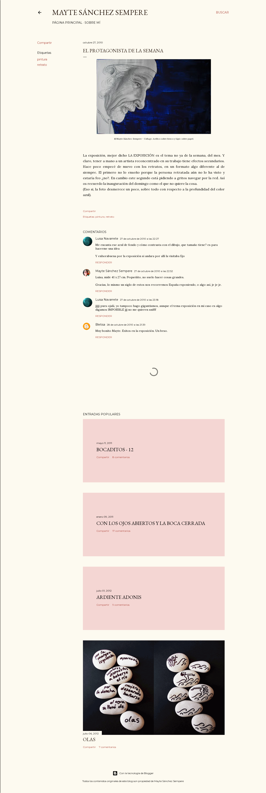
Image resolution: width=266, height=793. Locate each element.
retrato (42, 65)
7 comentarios (107, 747)
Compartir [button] (44, 43)
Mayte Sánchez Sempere (100, 12)
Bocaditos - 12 (114, 449)
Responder (103, 262)
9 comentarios (120, 604)
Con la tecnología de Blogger (136, 773)
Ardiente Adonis (118, 597)
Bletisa (100, 324)
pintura (42, 59)
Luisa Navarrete (106, 238)
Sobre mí (92, 23)
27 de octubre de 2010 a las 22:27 (139, 238)
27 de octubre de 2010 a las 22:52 (153, 271)
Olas (89, 739)
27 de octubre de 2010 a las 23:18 (139, 299)
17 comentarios (121, 530)
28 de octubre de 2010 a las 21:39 (126, 324)
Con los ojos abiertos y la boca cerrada (150, 523)
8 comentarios (121, 457)
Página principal (67, 23)
